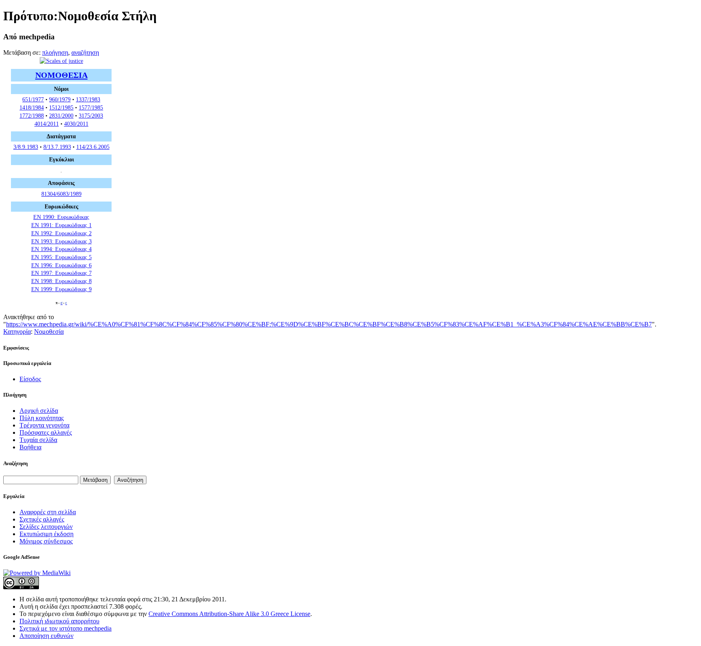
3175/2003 (91, 115)
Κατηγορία (17, 331)
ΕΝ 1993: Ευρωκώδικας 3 (61, 241)
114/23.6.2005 (93, 147)
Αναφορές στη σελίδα (47, 512)
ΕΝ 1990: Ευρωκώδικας (61, 217)
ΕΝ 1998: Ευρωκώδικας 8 (61, 281)
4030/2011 (76, 123)
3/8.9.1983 (25, 147)
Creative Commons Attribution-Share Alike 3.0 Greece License (229, 613)
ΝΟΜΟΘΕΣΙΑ (61, 75)
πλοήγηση (55, 52)
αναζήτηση (85, 52)
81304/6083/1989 (61, 194)
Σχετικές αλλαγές (41, 519)
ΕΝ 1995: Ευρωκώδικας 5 (61, 257)
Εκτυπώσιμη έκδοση (46, 533)
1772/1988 (31, 115)
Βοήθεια (30, 447)
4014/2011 (46, 123)
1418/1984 (31, 107)
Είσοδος (30, 379)
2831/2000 (61, 115)
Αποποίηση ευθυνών (46, 635)
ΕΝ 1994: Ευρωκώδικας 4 (61, 249)
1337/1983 (88, 99)
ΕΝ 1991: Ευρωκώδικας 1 (61, 225)
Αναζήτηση (15, 463)
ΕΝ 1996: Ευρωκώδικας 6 (61, 265)
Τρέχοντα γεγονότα (44, 425)
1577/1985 (91, 107)
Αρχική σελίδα (38, 410)
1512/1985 (61, 107)
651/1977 (33, 99)
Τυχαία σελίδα (38, 439)
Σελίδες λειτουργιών (46, 526)
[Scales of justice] (61, 61)
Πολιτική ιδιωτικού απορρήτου (59, 621)
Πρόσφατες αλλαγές (45, 432)
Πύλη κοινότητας (41, 417)
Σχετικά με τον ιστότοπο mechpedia (65, 628)
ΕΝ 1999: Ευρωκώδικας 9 (61, 289)
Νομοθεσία (49, 331)
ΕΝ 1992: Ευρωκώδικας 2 (61, 233)
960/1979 (60, 99)
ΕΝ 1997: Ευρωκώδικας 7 (61, 273)
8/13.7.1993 (57, 147)
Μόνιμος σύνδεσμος (46, 541)
